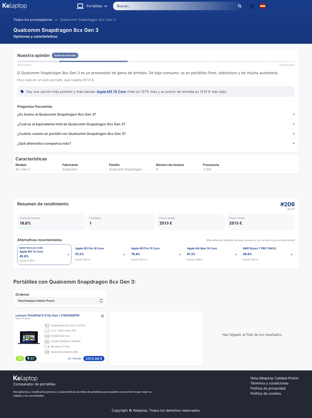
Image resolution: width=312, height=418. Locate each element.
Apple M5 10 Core (111, 91)
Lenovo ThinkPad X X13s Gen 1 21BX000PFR (47, 315)
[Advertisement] (140, 185)
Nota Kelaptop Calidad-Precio (274, 378)
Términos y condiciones (269, 383)
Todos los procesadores (32, 19)
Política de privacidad (267, 388)
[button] (252, 6)
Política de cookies (265, 393)
